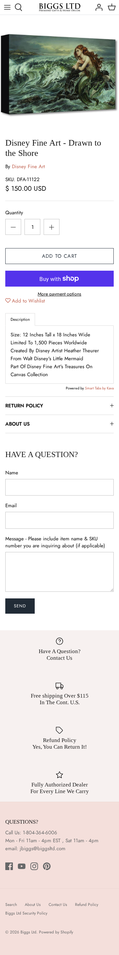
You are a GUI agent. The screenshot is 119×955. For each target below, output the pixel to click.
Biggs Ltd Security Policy (26, 913)
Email (11, 505)
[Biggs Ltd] (59, 7)
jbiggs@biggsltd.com (42, 848)
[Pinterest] (47, 866)
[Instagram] (34, 866)
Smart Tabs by (96, 388)
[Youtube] (21, 866)
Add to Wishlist (28, 301)
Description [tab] (20, 319)
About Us (33, 905)
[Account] (97, 7)
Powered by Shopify (56, 932)
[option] (59, 74)
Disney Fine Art (28, 166)
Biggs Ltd (28, 932)
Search (11, 905)
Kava (110, 388)
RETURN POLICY (24, 405)
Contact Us (58, 905)
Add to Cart (59, 256)
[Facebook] (9, 866)
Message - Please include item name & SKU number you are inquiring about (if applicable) (55, 542)
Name (11, 472)
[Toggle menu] (7, 7)
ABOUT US (17, 424)
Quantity (14, 212)
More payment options (59, 294)
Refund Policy (86, 905)
